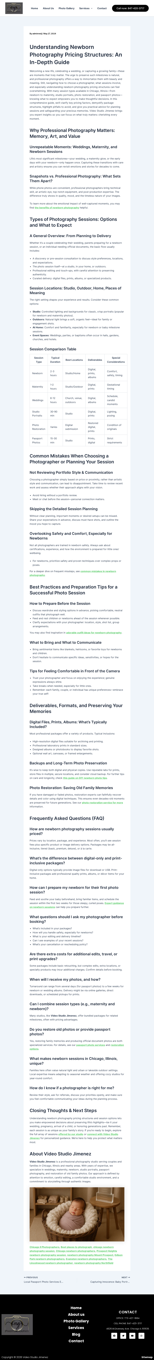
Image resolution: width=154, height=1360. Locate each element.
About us (76, 1314)
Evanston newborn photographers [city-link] (86, 1258)
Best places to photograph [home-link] (76, 1247)
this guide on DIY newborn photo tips (85, 777)
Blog (76, 1334)
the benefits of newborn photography (57, 207)
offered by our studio (70, 1134)
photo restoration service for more (102, 802)
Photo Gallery (66, 8)
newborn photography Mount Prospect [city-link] (90, 1254)
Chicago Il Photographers (44, 1247)
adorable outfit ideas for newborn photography (94, 632)
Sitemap (147, 1357)
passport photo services (90, 1044)
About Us (48, 8)
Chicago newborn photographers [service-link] (75, 1250)
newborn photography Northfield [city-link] (93, 1262)
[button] (90, 8)
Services (84, 8)
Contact (102, 8)
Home (34, 8)
